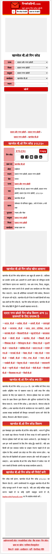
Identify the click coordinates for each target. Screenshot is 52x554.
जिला (9, 68)
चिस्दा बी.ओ (37, 343)
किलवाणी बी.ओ (22, 333)
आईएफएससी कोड (10, 540)
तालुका (9, 73)
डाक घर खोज (18, 545)
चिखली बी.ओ (44, 338)
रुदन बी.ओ (45, 358)
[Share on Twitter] (36, 158)
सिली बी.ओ (27, 373)
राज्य (9, 62)
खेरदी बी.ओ (15, 338)
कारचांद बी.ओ (10, 333)
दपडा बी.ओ (13, 348)
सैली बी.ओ (37, 368)
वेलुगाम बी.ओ (22, 363)
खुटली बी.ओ (35, 333)
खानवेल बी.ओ (33, 137)
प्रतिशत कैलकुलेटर (32, 545)
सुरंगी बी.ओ (13, 368)
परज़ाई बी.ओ (15, 353)
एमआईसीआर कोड (24, 540)
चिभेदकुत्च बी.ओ (24, 343)
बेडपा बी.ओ (27, 353)
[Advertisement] (26, 35)
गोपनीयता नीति (38, 549)
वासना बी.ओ (34, 363)
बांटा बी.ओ (39, 353)
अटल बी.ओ (9, 323)
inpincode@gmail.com (12, 496)
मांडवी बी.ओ (14, 358)
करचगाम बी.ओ (16, 328)
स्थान (9, 84)
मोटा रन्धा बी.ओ (30, 358)
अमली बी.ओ (35, 323)
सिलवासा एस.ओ (15, 373)
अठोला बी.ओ (22, 323)
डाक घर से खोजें (34, 12)
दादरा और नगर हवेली (18, 132)
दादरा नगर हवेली (34, 132)
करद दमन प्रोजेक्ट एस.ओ (38, 328)
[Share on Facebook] (27, 158)
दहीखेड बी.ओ (25, 348)
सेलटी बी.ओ (25, 368)
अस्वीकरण (24, 549)
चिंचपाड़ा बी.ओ (10, 343)
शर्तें (30, 549)
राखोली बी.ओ (10, 363)
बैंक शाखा (36, 540)
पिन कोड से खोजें (22, 12)
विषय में (10, 549)
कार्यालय (9, 78)
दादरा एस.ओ (37, 348)
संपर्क (17, 549)
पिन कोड (44, 540)
